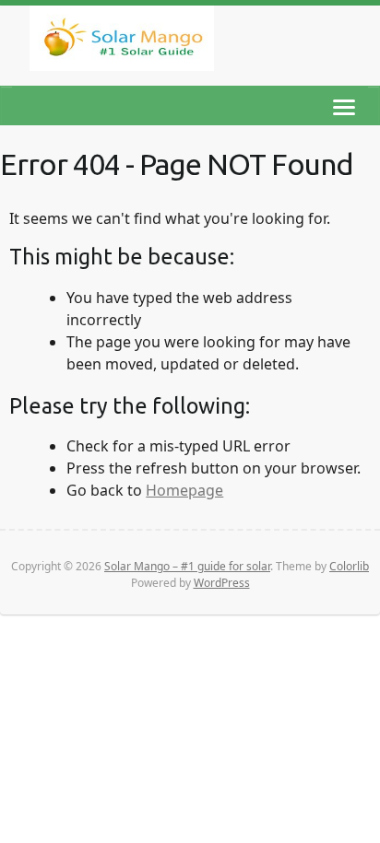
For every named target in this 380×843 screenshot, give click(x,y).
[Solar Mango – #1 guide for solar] (122, 42)
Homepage (184, 490)
